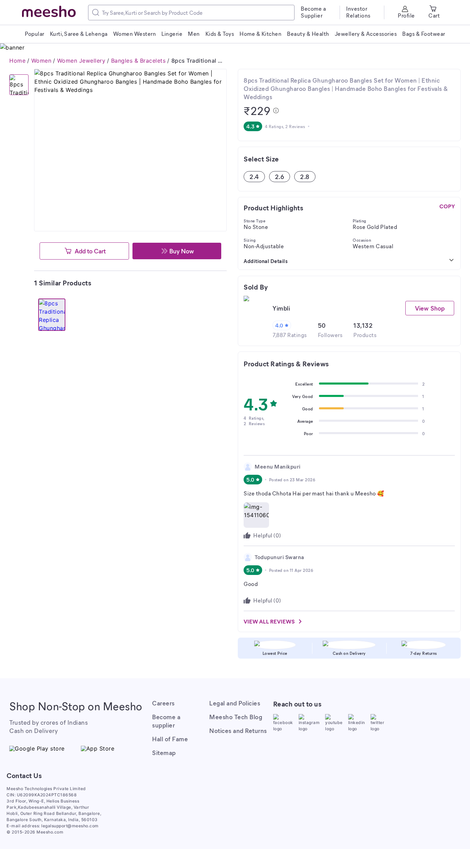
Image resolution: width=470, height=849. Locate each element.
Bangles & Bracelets (138, 60)
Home (17, 60)
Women (41, 60)
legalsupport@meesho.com (70, 825)
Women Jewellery (81, 60)
